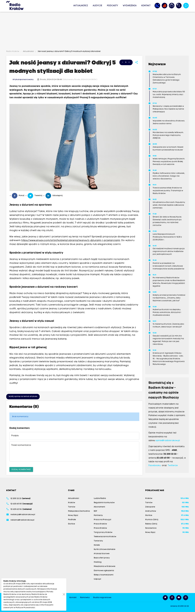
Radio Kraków (13, 51)
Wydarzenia (129, 6)
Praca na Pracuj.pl (102, 520)
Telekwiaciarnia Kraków (105, 537)
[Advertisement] (97, 31)
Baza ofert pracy (102, 558)
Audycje (97, 6)
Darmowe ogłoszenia (104, 571)
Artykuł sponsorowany (23, 80)
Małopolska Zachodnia (79, 511)
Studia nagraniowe (102, 598)
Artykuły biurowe (101, 554)
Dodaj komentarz (21, 469)
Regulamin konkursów (104, 503)
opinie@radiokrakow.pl (167, 441)
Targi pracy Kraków (103, 532)
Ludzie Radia (100, 498)
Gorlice (71, 524)
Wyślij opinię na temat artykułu (23, 396)
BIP (95, 511)
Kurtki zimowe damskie (104, 549)
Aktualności (80, 6)
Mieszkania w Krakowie (104, 566)
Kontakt (146, 6)
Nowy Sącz (73, 515)
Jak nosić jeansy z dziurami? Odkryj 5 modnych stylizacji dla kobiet (69, 51)
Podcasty (112, 6)
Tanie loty (98, 541)
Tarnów (71, 507)
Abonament (99, 507)
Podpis (15, 436)
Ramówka (85, 598)
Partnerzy (98, 515)
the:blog (97, 562)
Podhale (72, 520)
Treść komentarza (21, 445)
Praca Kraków (100, 524)
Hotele (97, 545)
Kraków (71, 503)
